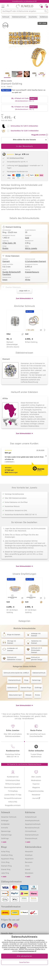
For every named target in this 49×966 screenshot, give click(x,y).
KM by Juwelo (31, 248)
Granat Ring (5, 869)
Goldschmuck (12, 688)
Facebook (3, 925)
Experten (36, 784)
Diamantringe (6, 835)
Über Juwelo (36, 777)
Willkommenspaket (12, 784)
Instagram (15, 925)
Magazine (36, 787)
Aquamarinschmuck (33, 824)
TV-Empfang (13, 791)
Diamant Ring (6, 866)
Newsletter (36, 795)
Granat (27, 869)
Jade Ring (5, 873)
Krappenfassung (32, 272)
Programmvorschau (36, 791)
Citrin (27, 866)
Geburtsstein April (15, 695)
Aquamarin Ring (7, 859)
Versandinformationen (13, 798)
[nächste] (44, 330)
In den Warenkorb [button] (24, 146)
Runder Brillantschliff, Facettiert (11, 273)
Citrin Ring (5, 862)
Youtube (9, 925)
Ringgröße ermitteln (12, 805)
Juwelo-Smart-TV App (12, 795)
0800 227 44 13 (13, 757)
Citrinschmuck (30, 831)
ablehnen (23, 948)
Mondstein (29, 873)
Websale (28, 695)
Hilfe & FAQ (12, 802)
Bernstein (28, 862)
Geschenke (33, 17)
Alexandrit (29, 852)
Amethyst (28, 855)
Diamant (6, 261)
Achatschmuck (31, 817)
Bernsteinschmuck (32, 828)
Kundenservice (12, 777)
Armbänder (5, 824)
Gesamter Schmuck (8, 817)
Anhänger (5, 821)
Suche (46, 11)
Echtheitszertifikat (13, 780)
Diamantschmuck (14, 680)
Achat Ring (5, 852)
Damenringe (36, 680)
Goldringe (38, 688)
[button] (2, 5)
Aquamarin (29, 859)
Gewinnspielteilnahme (12, 787)
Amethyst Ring (6, 855)
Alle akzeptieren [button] (24, 956)
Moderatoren (36, 780)
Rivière (5, 248)
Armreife (4, 828)
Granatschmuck (31, 838)
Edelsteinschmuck (19, 17)
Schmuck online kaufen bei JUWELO (16, 673)
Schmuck (5, 17)
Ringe (26, 680)
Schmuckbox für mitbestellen (24, 126)
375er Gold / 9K (9, 243)
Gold (27, 238)
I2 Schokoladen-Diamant (35, 261)
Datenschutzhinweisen (26, 951)
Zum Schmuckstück (23, 298)
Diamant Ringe (26, 688)
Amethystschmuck (32, 821)
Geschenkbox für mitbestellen (25, 131)
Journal (35, 798)
